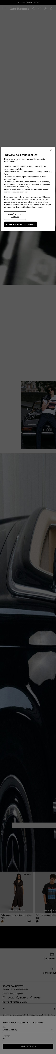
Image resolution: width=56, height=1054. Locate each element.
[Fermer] (51, 150)
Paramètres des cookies (15, 215)
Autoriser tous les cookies (20, 224)
